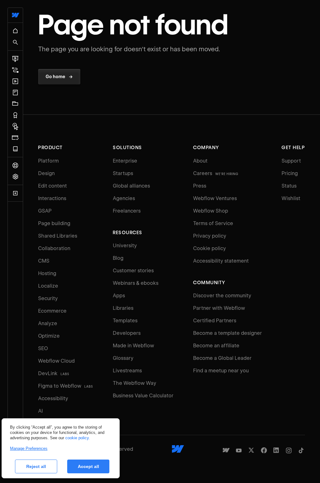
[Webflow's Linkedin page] (276, 450)
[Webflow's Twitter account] (251, 450)
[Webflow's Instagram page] (288, 450)
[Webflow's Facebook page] (264, 450)
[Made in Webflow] (226, 450)
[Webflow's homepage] (178, 449)
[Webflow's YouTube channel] (238, 450)
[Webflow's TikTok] (301, 450)
